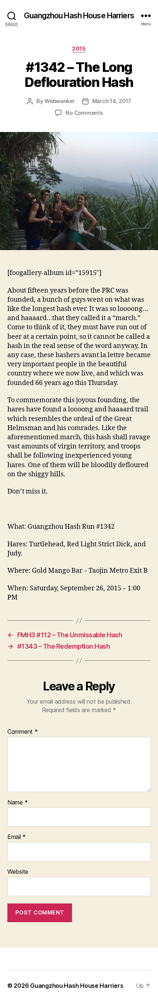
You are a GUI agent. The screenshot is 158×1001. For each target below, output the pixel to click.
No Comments (84, 112)
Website (17, 872)
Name (17, 802)
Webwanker (59, 101)
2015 (79, 48)
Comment (22, 732)
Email (16, 837)
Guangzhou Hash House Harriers (79, 15)
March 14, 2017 (111, 101)
